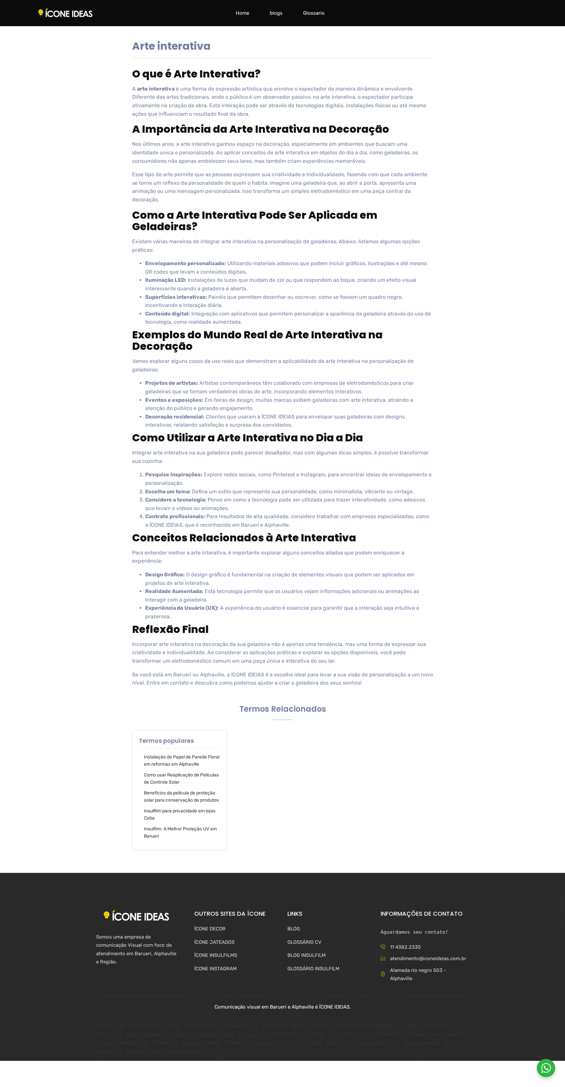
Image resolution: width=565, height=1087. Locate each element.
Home (242, 13)
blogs (276, 13)
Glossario (314, 13)
